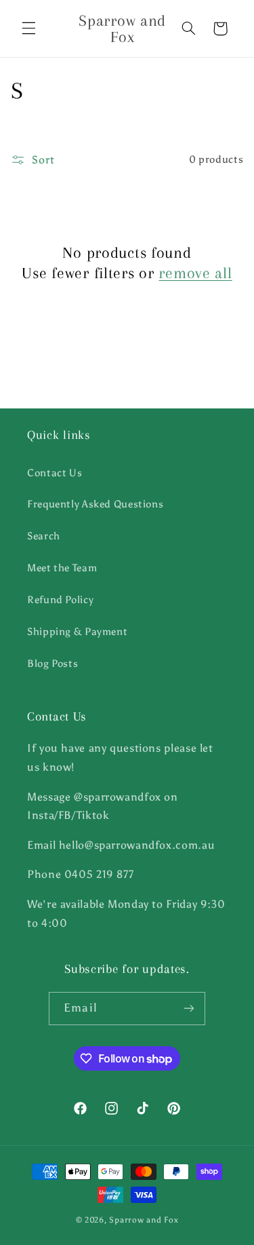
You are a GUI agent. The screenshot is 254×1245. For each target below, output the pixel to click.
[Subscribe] (188, 1008)
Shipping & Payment (77, 632)
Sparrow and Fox (143, 1220)
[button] (28, 28)
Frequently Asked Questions (95, 504)
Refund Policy (60, 600)
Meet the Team (62, 568)
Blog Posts (52, 663)
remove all (195, 273)
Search (43, 536)
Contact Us (54, 473)
